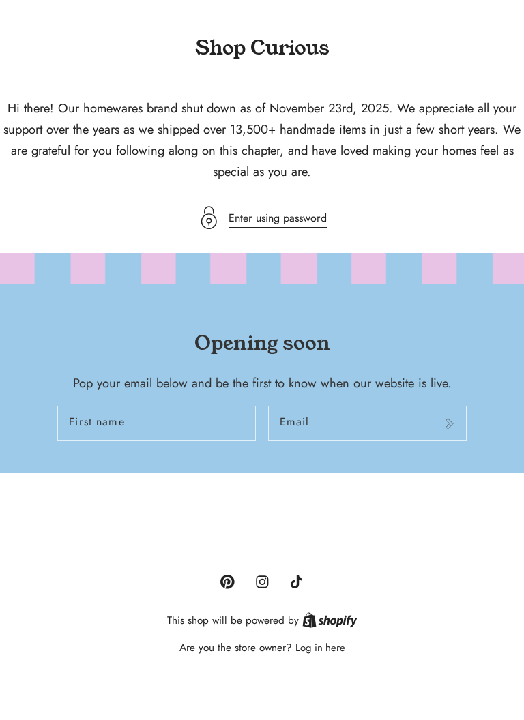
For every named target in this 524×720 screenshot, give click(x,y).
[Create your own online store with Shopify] (330, 620)
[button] (262, 218)
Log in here (320, 647)
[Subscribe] (449, 423)
